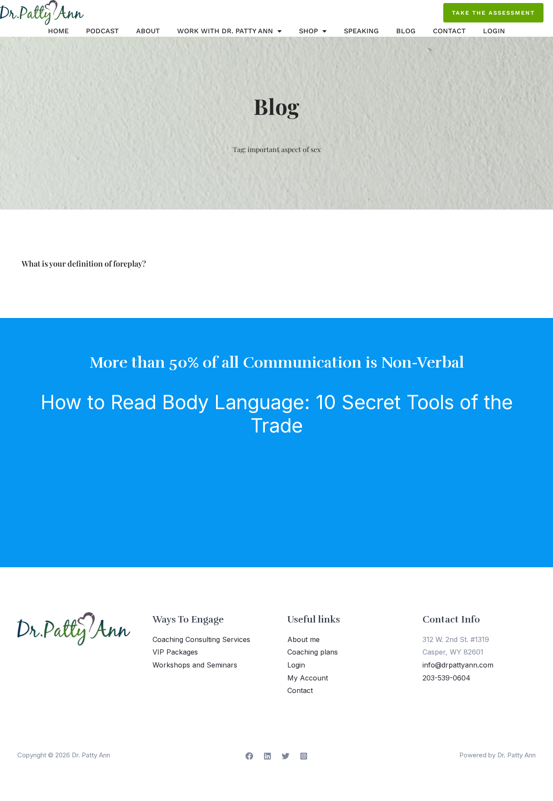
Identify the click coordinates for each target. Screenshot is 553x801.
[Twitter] (285, 756)
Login (494, 31)
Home (58, 31)
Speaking (361, 31)
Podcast (102, 31)
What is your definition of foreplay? (84, 263)
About (148, 31)
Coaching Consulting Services (201, 639)
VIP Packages (175, 652)
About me (303, 639)
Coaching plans (312, 652)
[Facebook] (249, 756)
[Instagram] (304, 756)
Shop (308, 31)
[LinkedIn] (267, 756)
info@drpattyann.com (458, 665)
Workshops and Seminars (195, 665)
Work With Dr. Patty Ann (225, 31)
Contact (449, 31)
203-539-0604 (446, 678)
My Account (307, 678)
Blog (406, 31)
